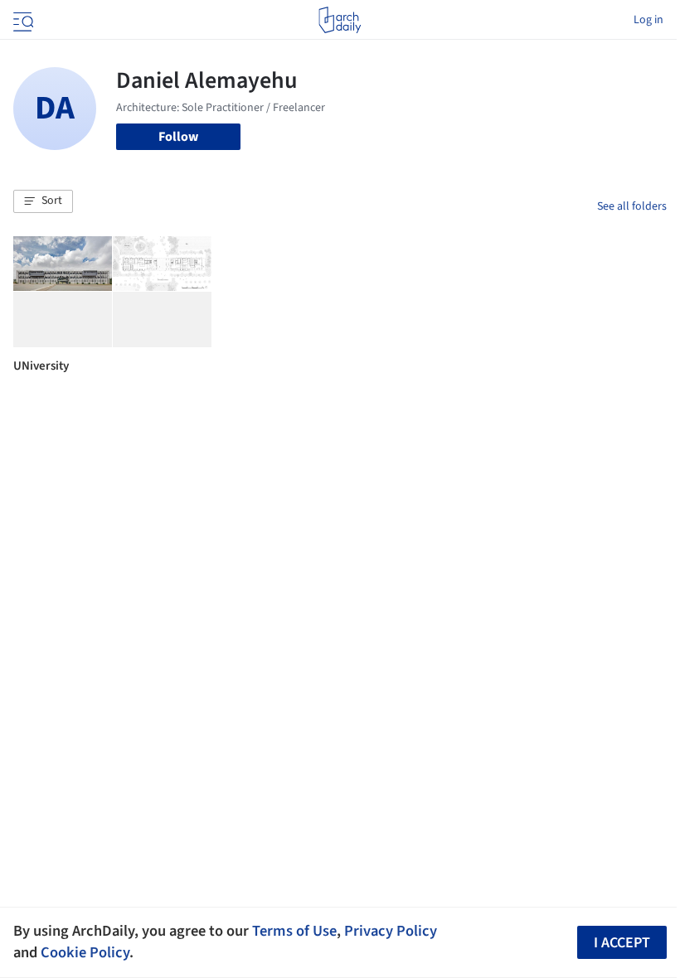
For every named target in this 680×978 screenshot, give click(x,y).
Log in (648, 20)
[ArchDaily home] (339, 20)
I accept (622, 942)
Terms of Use (294, 931)
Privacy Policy (390, 931)
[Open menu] (21, 19)
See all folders (632, 206)
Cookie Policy (85, 952)
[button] (43, 201)
